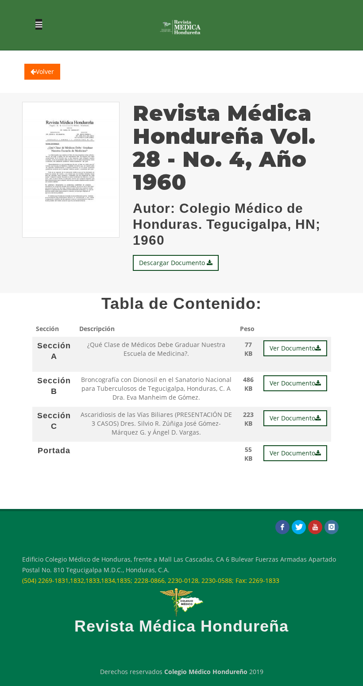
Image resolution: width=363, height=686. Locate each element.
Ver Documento (292, 348)
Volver (45, 71)
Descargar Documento (173, 262)
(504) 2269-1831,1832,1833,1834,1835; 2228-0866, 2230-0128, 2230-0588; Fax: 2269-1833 (150, 580)
